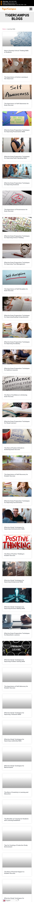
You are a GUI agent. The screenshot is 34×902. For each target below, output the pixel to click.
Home (4, 29)
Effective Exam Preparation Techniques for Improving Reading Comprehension (17, 316)
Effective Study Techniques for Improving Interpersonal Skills (14, 581)
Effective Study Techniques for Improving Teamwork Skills (14, 713)
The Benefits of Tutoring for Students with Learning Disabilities (16, 819)
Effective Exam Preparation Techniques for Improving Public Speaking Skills (17, 157)
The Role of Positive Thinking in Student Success (14, 554)
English (7, 900)
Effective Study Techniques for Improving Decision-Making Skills (14, 607)
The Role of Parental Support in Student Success (14, 872)
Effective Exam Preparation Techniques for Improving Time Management (17, 263)
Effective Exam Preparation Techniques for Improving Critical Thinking (17, 236)
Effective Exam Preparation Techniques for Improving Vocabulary (17, 342)
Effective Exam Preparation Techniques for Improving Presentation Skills (17, 130)
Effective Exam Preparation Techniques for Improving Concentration (17, 501)
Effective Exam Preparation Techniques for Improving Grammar (17, 183)
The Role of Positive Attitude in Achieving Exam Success (14, 448)
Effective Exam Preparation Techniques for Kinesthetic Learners (17, 634)
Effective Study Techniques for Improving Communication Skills (14, 528)
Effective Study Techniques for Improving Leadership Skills (14, 740)
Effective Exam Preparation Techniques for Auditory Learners (17, 369)
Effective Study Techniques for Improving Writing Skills (14, 899)
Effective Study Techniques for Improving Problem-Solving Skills (14, 660)
